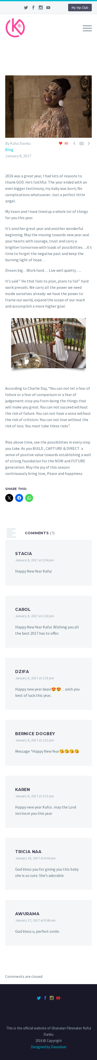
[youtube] (48, 8)
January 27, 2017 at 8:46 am (35, 920)
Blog (9, 149)
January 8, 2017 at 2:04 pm (34, 560)
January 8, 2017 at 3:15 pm (34, 796)
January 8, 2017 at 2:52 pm (34, 740)
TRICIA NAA (28, 851)
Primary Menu (87, 28)
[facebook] (33, 8)
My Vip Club (80, 7)
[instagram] (41, 8)
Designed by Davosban (48, 1046)
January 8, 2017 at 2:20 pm (34, 616)
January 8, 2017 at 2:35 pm (34, 678)
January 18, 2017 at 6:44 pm (35, 858)
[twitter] (26, 8)
